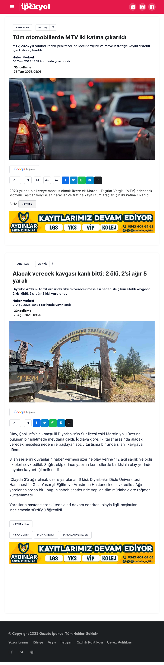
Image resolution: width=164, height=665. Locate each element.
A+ (47, 180)
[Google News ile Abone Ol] (24, 169)
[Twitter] (21, 652)
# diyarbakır (46, 535)
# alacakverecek (75, 535)
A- (56, 180)
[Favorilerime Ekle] (28, 180)
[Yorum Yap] (37, 180)
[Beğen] (15, 180)
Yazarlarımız (18, 642)
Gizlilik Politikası (90, 642)
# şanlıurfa (21, 535)
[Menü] (12, 7)
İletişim (66, 642)
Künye (38, 642)
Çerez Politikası (119, 642)
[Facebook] (11, 652)
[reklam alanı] (82, 222)
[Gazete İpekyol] (35, 7)
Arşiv (52, 642)
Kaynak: (27, 204)
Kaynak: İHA (21, 524)
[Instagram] (31, 652)
